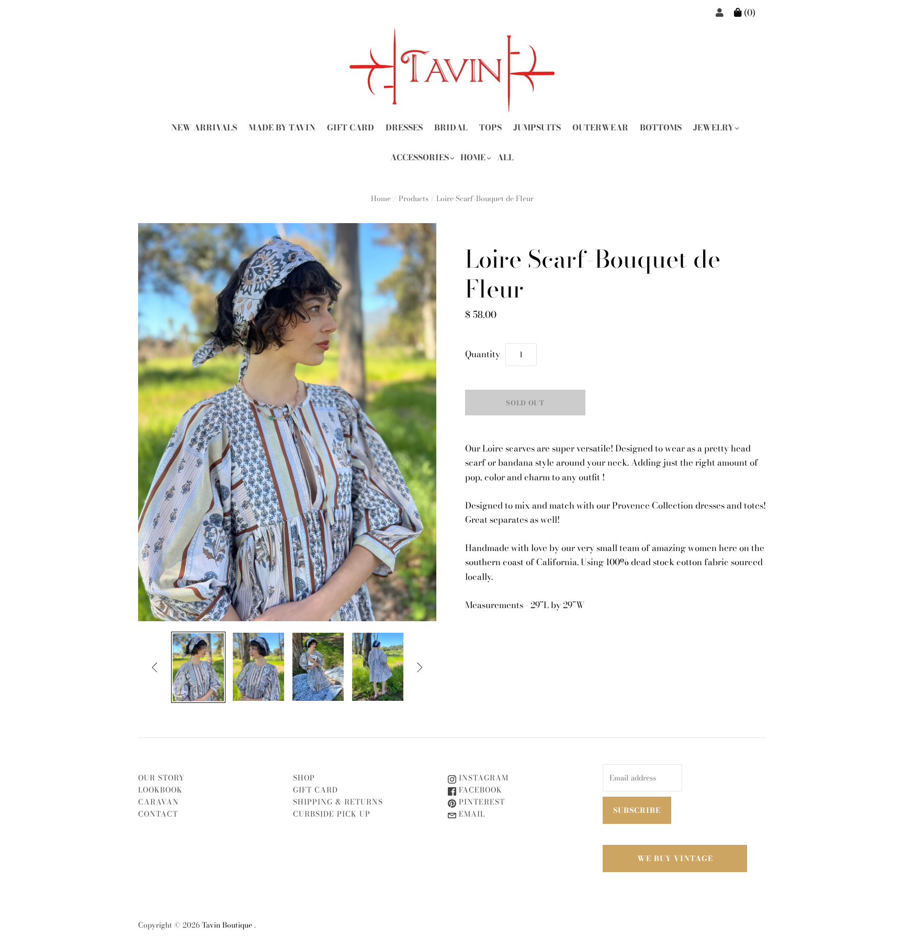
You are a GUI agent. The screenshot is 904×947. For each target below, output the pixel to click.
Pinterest (480, 802)
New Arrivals (204, 128)
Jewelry (713, 128)
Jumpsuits (537, 128)
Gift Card (350, 128)
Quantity (482, 354)
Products (413, 198)
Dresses (404, 128)
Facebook (479, 790)
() (748, 12)
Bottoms (661, 128)
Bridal (451, 128)
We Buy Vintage (675, 858)
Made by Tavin (281, 128)
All (505, 157)
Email (470, 814)
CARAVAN (158, 802)
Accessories (419, 157)
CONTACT (158, 814)
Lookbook (160, 790)
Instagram (482, 778)
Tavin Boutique (227, 925)
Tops (490, 128)
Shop (304, 778)
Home (472, 157)
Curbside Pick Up (331, 814)
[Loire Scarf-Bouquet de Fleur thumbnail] (198, 667)
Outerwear (600, 128)
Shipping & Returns (338, 802)
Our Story (161, 778)
